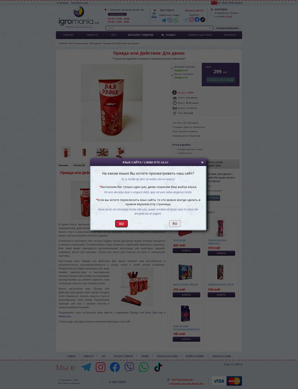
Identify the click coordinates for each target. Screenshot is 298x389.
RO (121, 224)
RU (175, 223)
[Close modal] (202, 162)
